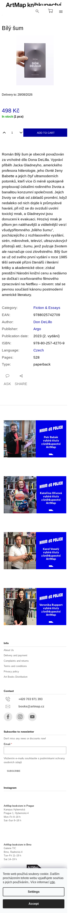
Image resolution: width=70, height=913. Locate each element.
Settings (34, 891)
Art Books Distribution (15, 676)
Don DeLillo (42, 322)
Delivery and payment (15, 655)
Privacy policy (11, 671)
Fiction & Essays (46, 308)
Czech (38, 350)
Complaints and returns (16, 660)
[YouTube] (32, 717)
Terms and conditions (15, 666)
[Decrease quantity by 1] (21, 131)
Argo (37, 329)
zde (52, 882)
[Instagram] (20, 717)
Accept (34, 903)
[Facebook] (8, 717)
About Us (9, 650)
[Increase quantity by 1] (4, 131)
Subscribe (13, 771)
